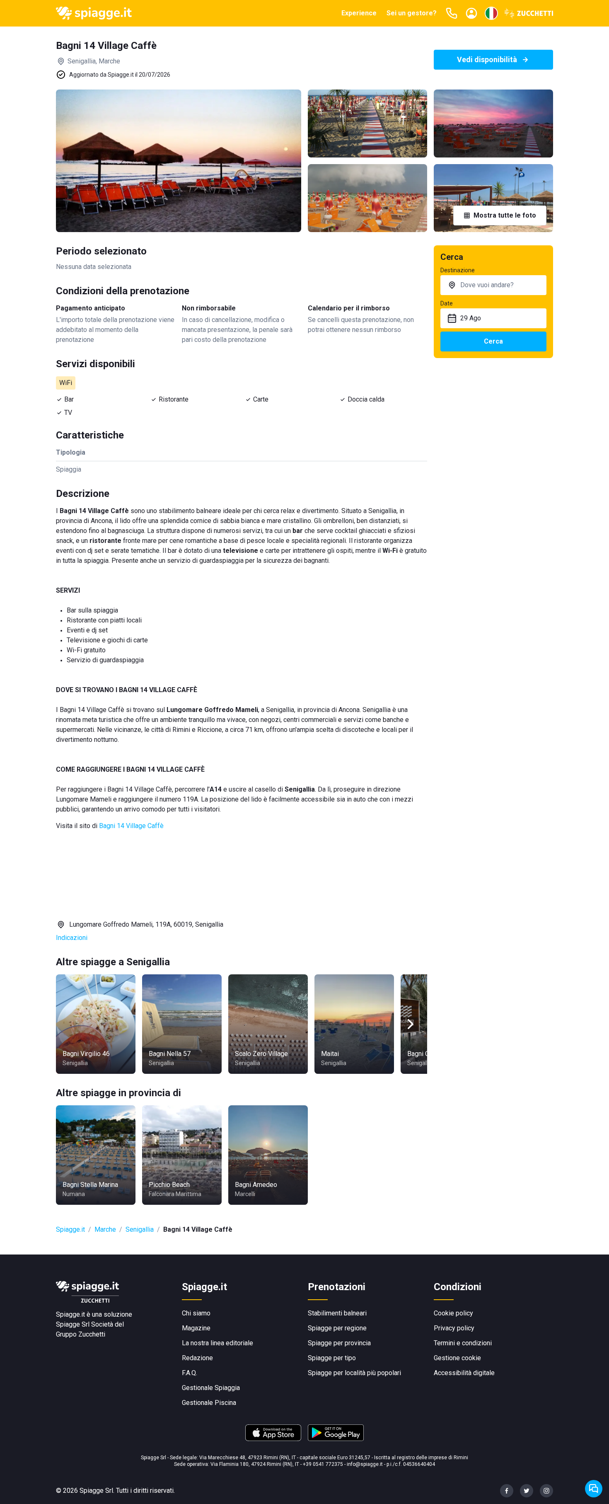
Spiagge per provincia (339, 1343)
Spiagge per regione (337, 1328)
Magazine (196, 1328)
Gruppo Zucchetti (80, 1334)
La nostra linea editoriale (217, 1343)
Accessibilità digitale (464, 1373)
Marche (105, 1229)
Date (446, 303)
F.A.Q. (189, 1373)
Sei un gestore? (412, 13)
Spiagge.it (70, 1229)
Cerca (493, 341)
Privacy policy (454, 1328)
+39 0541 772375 (323, 1464)
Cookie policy (453, 1313)
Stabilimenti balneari (337, 1313)
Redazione (197, 1358)
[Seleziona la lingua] (491, 13)
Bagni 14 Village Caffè (131, 826)
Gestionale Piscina (209, 1403)
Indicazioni (71, 938)
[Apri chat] (593, 1488)
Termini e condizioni (463, 1343)
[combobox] (493, 285)
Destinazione (457, 270)
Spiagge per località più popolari (354, 1373)
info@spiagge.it (365, 1464)
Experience (359, 13)
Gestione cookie (457, 1358)
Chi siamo (196, 1313)
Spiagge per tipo (332, 1358)
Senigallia (140, 1229)
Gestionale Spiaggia (211, 1388)
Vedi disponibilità (487, 59)
